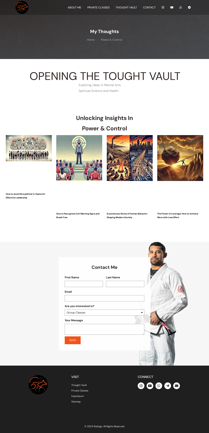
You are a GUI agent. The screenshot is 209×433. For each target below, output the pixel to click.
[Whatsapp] (158, 385)
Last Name (113, 277)
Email (68, 292)
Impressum (77, 396)
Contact (149, 7)
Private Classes (98, 7)
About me (74, 7)
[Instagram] (141, 385)
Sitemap (76, 401)
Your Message (74, 320)
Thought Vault (126, 7)
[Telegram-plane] (167, 385)
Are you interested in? (79, 306)
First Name (72, 277)
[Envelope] (176, 385)
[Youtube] (150, 385)
